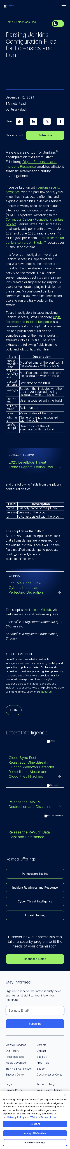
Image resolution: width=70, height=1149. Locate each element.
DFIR (13, 710)
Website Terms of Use (43, 1117)
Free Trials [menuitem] (43, 1062)
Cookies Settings (35, 1142)
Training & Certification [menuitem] (19, 1068)
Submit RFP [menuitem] (43, 1056)
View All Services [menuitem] (16, 1044)
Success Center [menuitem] (15, 1074)
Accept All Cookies (35, 1133)
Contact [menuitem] (41, 1050)
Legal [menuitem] (9, 1084)
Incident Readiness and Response (35, 887)
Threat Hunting (35, 915)
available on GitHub (37, 610)
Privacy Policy (15, 1117)
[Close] (65, 1095)
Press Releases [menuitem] (15, 1056)
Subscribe (45, 135)
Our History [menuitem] (12, 1050)
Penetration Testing (35, 873)
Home (9, 22)
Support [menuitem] (41, 1068)
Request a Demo (35, 959)
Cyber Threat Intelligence (35, 901)
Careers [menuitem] (41, 1044)
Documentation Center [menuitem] (50, 1074)
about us (46, 691)
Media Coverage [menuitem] (16, 1062)
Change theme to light (58, 23)
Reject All (35, 1123)
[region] (35, 1120)
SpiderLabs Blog (26, 22)
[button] (64, 5)
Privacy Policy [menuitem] (14, 1090)
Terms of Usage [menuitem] (46, 1084)
